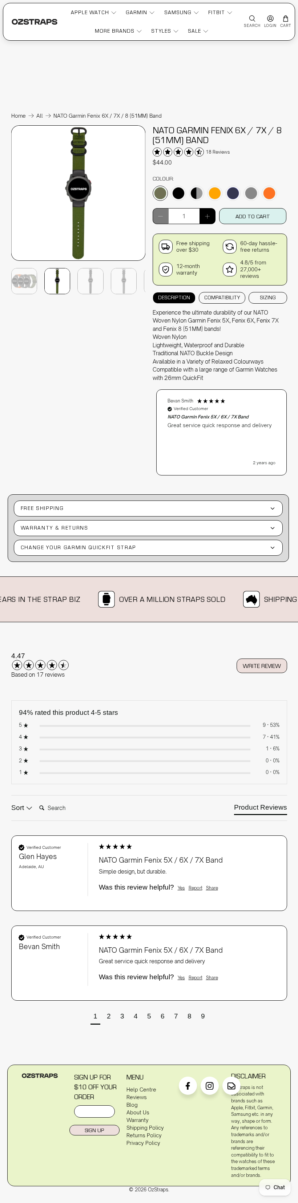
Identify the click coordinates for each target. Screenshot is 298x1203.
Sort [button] (18, 807)
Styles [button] (161, 31)
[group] (49, 661)
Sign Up (94, 1130)
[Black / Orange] (214, 193)
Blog (132, 1105)
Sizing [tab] (268, 297)
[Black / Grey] (196, 193)
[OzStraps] (34, 21)
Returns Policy (144, 1135)
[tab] (260, 809)
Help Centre (141, 1089)
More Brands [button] (114, 31)
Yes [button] (181, 888)
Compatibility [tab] (222, 297)
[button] (221, 432)
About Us (137, 1112)
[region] (221, 428)
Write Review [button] (262, 665)
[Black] (178, 193)
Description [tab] (174, 297)
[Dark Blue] (233, 193)
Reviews (136, 1097)
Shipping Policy (145, 1128)
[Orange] (269, 193)
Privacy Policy (143, 1143)
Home (18, 115)
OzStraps (158, 1189)
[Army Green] (160, 193)
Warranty (137, 1120)
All (39, 115)
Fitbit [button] (216, 12)
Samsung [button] (178, 12)
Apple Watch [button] (90, 12)
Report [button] (195, 888)
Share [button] (212, 888)
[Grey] (251, 193)
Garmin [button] (136, 12)
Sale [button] (194, 31)
